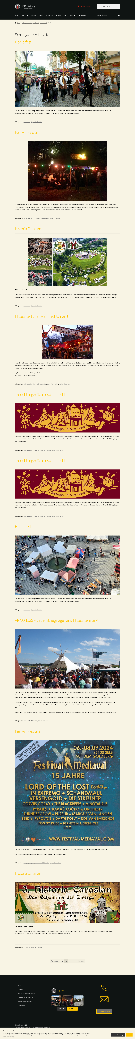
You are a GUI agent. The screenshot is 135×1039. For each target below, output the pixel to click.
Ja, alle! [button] (129, 1035)
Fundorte (49, 15)
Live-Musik (38, 218)
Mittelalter (27, 122)
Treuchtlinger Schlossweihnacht (40, 394)
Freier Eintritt (28, 384)
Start (16, 15)
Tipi (65, 15)
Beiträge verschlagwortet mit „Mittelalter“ (34, 23)
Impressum (21, 1005)
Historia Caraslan (28, 228)
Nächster (80, 961)
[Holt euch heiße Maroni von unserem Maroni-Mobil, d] (56, 1000)
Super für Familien (36, 122)
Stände (58, 15)
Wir (71, 15)
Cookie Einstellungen (24, 1001)
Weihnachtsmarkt (64, 384)
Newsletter (82, 15)
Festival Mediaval (28, 132)
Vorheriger (55, 961)
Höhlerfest (23, 42)
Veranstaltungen (37, 15)
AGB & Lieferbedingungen (26, 993)
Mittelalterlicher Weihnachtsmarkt (41, 316)
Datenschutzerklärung (25, 997)
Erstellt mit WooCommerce (41, 1028)
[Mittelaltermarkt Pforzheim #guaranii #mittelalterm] (67, 1000)
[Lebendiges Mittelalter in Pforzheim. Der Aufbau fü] (79, 1000)
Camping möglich (29, 218)
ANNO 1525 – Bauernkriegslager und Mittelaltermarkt (56, 620)
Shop (23, 15)
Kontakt (20, 990)
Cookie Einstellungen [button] (118, 1035)
